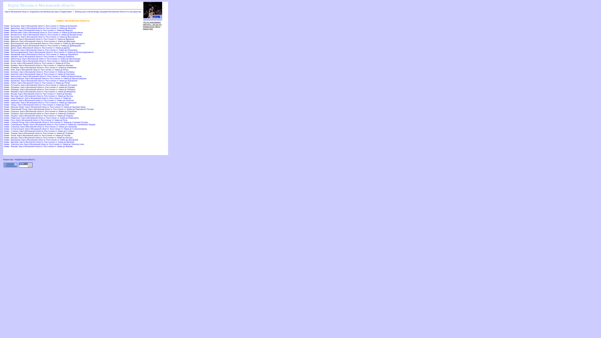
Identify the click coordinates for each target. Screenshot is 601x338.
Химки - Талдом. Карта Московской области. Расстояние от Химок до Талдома (38, 133)
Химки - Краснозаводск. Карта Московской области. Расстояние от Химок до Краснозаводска (45, 78)
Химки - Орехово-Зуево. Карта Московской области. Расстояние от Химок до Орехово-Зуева (45, 107)
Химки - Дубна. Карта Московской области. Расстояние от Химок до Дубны (37, 48)
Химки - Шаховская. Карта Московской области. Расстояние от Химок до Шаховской (41, 140)
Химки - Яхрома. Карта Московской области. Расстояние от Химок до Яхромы (38, 146)
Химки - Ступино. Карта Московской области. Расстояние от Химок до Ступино (39, 131)
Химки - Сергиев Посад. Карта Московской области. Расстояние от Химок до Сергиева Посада (46, 122)
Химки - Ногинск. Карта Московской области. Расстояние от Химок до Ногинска (39, 100)
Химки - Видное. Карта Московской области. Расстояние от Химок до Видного (38, 30)
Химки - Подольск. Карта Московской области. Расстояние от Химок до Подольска (40, 111)
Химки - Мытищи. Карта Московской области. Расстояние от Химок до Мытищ (38, 96)
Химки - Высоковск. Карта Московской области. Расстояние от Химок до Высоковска (41, 37)
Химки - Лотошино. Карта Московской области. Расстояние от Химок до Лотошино (40, 85)
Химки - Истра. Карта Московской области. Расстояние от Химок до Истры (37, 63)
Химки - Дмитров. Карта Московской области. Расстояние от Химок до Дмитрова (39, 41)
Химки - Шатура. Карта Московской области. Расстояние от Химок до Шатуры (38, 138)
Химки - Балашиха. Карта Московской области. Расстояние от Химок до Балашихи (40, 26)
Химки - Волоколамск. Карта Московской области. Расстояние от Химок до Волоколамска (43, 32)
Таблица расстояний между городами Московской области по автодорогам (108, 12)
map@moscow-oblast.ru (24, 160)
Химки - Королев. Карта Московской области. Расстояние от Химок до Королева (39, 74)
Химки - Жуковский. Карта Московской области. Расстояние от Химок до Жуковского (41, 54)
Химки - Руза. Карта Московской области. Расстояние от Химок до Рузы (35, 120)
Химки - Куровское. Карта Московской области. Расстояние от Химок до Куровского (40, 81)
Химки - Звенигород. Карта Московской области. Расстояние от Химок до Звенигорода (42, 59)
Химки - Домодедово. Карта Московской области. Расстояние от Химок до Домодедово (42, 46)
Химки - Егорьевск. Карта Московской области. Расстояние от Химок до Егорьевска (40, 50)
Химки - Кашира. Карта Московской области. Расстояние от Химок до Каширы (38, 65)
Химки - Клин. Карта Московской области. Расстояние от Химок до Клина (36, 70)
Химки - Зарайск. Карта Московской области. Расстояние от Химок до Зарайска (39, 57)
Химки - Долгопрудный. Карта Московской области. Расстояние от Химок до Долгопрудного (44, 43)
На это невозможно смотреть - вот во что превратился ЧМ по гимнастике (152, 25)
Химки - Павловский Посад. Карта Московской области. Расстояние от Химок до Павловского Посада (49, 109)
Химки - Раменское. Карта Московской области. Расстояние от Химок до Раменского (41, 118)
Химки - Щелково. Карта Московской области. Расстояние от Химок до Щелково (39, 142)
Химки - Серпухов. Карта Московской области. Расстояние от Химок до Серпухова (40, 127)
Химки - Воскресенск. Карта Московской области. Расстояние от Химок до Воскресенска (43, 35)
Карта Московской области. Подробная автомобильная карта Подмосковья (38, 12)
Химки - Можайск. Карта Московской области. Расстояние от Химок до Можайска (39, 92)
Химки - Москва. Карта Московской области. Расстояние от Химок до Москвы (38, 94)
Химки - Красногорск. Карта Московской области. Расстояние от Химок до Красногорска (43, 76)
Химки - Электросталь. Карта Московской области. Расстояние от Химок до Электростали (44, 144)
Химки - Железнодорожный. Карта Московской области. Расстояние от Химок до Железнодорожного (49, 52)
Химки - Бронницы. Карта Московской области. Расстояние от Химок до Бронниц (40, 28)
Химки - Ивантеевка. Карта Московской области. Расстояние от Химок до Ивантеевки (42, 61)
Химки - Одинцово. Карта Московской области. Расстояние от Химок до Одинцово (40, 103)
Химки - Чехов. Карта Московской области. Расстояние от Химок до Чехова (37, 135)
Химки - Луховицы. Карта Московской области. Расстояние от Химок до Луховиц (39, 87)
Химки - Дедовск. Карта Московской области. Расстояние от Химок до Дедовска (39, 39)
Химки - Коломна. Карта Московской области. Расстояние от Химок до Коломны (39, 72)
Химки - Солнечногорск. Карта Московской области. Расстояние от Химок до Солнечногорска (45, 129)
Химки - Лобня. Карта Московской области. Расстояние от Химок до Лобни (37, 83)
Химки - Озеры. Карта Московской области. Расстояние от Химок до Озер (36, 105)
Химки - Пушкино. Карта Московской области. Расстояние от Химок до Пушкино (39, 114)
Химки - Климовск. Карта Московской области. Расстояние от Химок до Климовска (40, 68)
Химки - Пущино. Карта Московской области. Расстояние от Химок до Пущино (38, 116)
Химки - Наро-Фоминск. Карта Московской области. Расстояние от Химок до (37, 98)
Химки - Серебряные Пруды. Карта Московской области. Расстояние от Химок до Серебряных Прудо (49, 124)
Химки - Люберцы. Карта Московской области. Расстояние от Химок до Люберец (39, 89)
